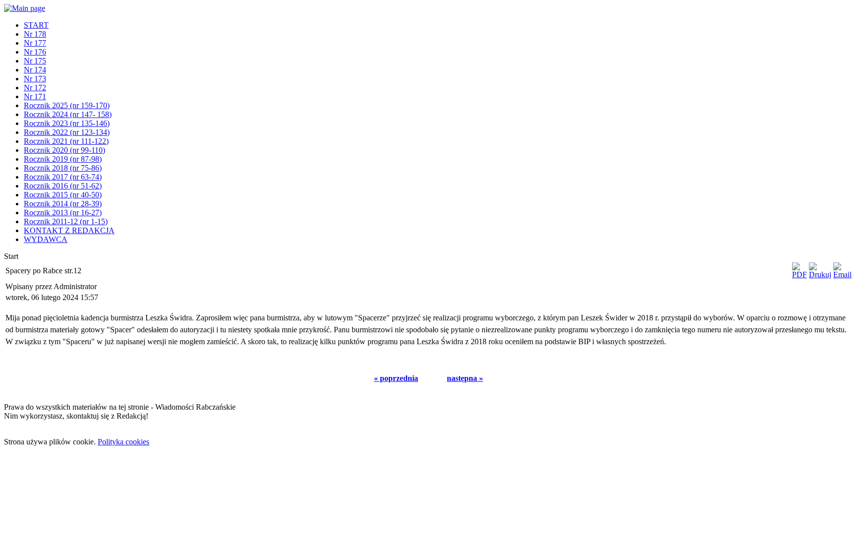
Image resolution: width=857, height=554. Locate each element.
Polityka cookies (123, 441)
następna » (465, 378)
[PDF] (799, 274)
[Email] (842, 274)
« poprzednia (396, 378)
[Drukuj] (820, 274)
